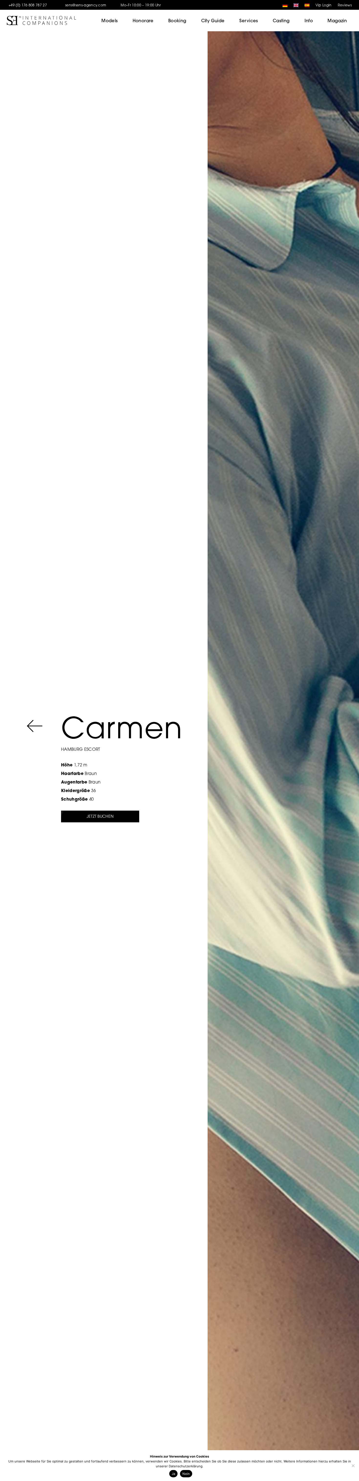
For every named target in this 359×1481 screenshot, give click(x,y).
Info (309, 20)
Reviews (345, 5)
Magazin (337, 20)
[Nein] (352, 1465)
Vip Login (324, 5)
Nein (186, 1474)
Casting (281, 20)
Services (248, 20)
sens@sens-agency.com (85, 5)
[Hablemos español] (305, 5)
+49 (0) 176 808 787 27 (28, 5)
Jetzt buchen (100, 816)
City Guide (213, 20)
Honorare (143, 20)
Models (109, 20)
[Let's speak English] (294, 5)
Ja (173, 1474)
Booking (177, 20)
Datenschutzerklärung (185, 1466)
